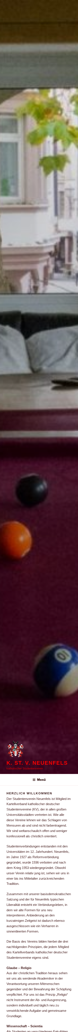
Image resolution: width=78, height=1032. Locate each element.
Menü (41, 779)
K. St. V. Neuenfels (37, 763)
